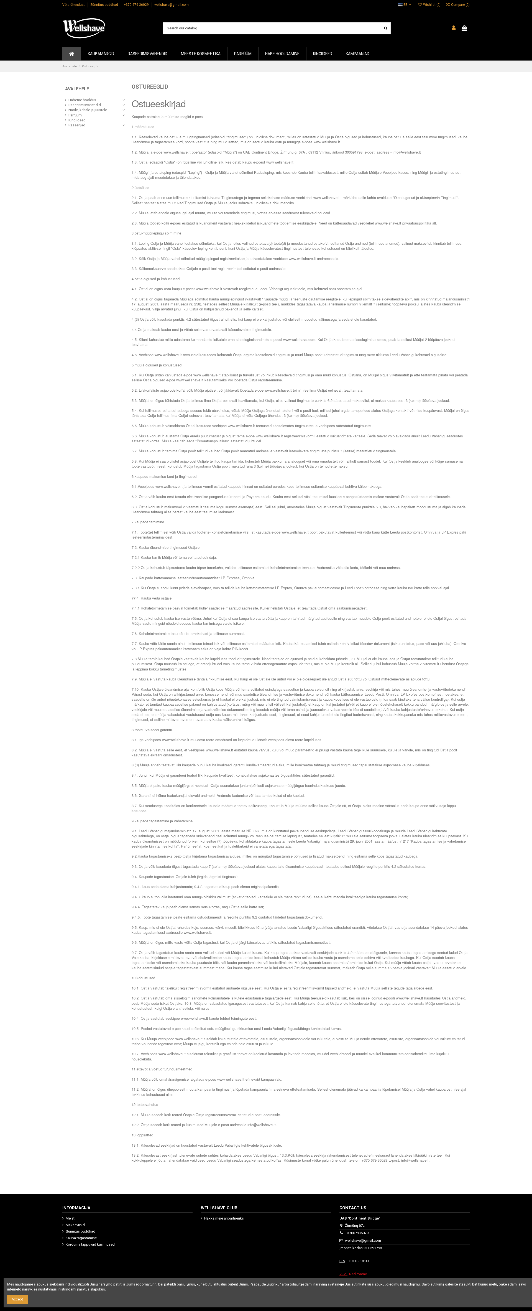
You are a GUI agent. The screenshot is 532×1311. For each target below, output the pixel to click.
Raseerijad (76, 125)
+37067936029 (357, 1233)
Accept (17, 1299)
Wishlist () (431, 5)
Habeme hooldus (82, 100)
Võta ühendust (74, 5)
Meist (70, 1218)
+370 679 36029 (137, 5)
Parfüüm (75, 115)
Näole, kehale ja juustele (87, 110)
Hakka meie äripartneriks (224, 1218)
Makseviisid (75, 1225)
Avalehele (77, 88)
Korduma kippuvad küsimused (90, 1244)
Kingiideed (77, 120)
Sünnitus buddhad (104, 5)
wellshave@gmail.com (171, 5)
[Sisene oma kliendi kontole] (453, 28)
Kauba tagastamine (81, 1238)
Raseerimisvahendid (84, 105)
